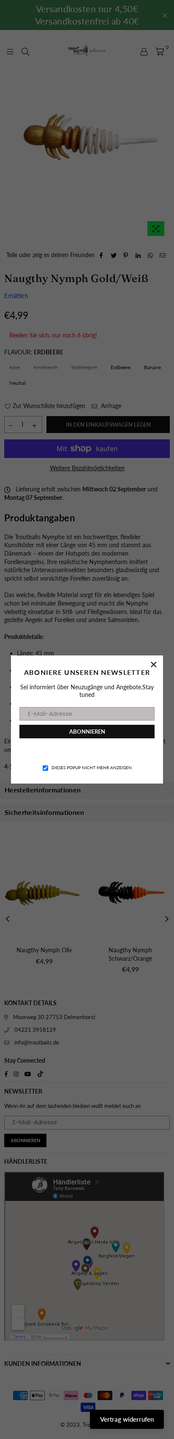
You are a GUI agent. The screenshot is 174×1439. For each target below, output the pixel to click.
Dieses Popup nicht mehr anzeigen (92, 767)
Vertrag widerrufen (127, 1419)
